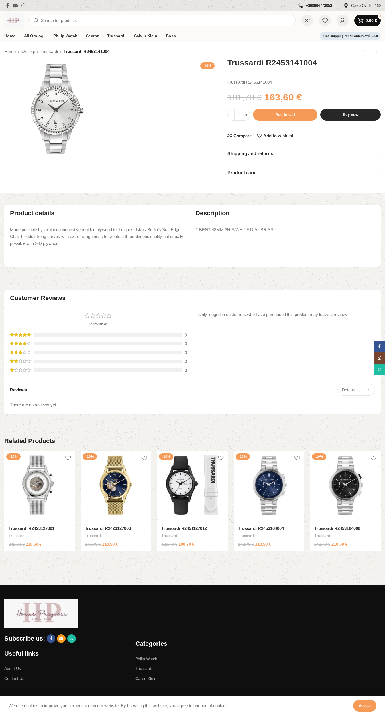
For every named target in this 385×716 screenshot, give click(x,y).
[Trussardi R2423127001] (39, 486)
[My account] (342, 20)
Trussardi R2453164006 (337, 528)
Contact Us (14, 678)
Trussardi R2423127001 (31, 528)
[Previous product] (363, 51)
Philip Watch (146, 658)
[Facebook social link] (7, 5)
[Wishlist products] (325, 20)
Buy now (350, 114)
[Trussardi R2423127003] (116, 486)
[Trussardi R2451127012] (192, 486)
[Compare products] (307, 20)
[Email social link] (15, 5)
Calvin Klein (145, 678)
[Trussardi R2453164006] (345, 486)
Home (10, 51)
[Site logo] (14, 20)
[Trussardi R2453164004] (269, 486)
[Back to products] (370, 51)
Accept (365, 705)
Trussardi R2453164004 (261, 528)
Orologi (28, 51)
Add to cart (285, 114)
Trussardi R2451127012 (184, 528)
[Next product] (377, 51)
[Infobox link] (315, 5)
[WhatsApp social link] (23, 5)
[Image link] (41, 613)
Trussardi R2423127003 (108, 528)
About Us (12, 668)
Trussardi (49, 51)
